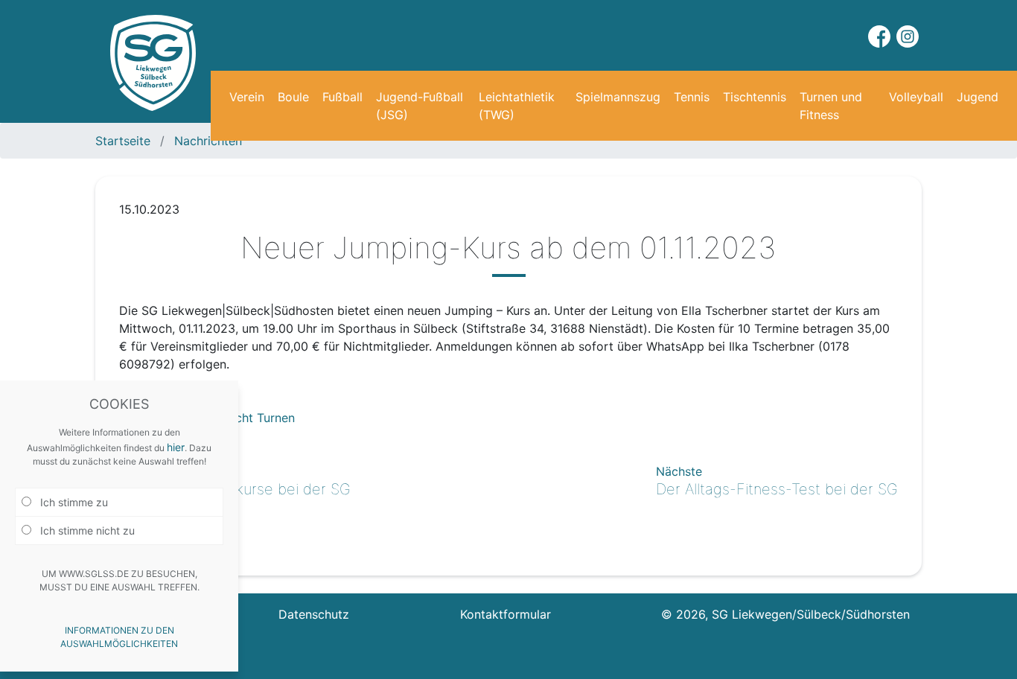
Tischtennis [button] (754, 96)
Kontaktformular (505, 614)
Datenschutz (313, 614)
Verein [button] (246, 96)
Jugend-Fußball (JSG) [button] (419, 105)
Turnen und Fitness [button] (831, 105)
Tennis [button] (692, 96)
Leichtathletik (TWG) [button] (517, 105)
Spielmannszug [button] (618, 96)
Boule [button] (293, 96)
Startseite (124, 140)
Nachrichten (206, 140)
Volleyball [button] (916, 96)
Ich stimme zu (72, 502)
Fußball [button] (342, 96)
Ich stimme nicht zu (86, 530)
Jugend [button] (977, 96)
